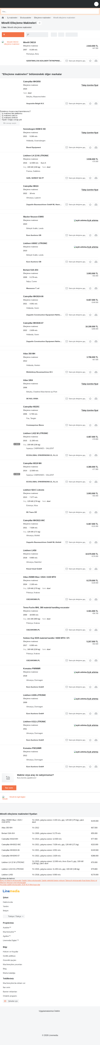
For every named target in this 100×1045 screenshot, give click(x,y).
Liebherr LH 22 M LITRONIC (36, 156)
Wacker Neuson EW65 (33, 217)
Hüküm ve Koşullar (10, 952)
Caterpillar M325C (31, 407)
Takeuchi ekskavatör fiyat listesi (78, 880)
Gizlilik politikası (9, 956)
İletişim (6, 911)
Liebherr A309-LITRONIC (34, 695)
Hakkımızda (8, 902)
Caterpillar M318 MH (32, 463)
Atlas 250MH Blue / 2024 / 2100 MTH (39, 577)
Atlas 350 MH (29, 354)
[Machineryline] (2, 17)
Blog (4, 969)
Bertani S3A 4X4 (30, 270)
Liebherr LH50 (29, 550)
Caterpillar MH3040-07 (33, 323)
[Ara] (96, 11)
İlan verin (9, 788)
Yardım (6, 906)
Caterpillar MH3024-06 (33, 296)
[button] (96, 4)
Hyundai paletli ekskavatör (10, 885)
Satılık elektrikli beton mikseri (53, 880)
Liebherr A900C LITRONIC (35, 243)
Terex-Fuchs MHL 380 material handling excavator (46, 608)
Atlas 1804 (28, 380)
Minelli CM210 (29, 42)
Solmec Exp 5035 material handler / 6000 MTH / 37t (46, 638)
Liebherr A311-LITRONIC (34, 722)
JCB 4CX (25, 885)
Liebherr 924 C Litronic (33, 490)
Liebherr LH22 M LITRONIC (35, 433)
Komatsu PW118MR (32, 748)
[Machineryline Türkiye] (17, 4)
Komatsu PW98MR (31, 669)
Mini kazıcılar (35, 885)
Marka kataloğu (9, 973)
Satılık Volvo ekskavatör (32, 880)
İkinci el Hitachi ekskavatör (11, 880)
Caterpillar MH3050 (32, 82)
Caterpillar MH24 (30, 186)
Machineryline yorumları (12, 964)
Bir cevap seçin (9, 123)
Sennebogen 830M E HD (34, 129)
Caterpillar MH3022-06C (34, 520)
